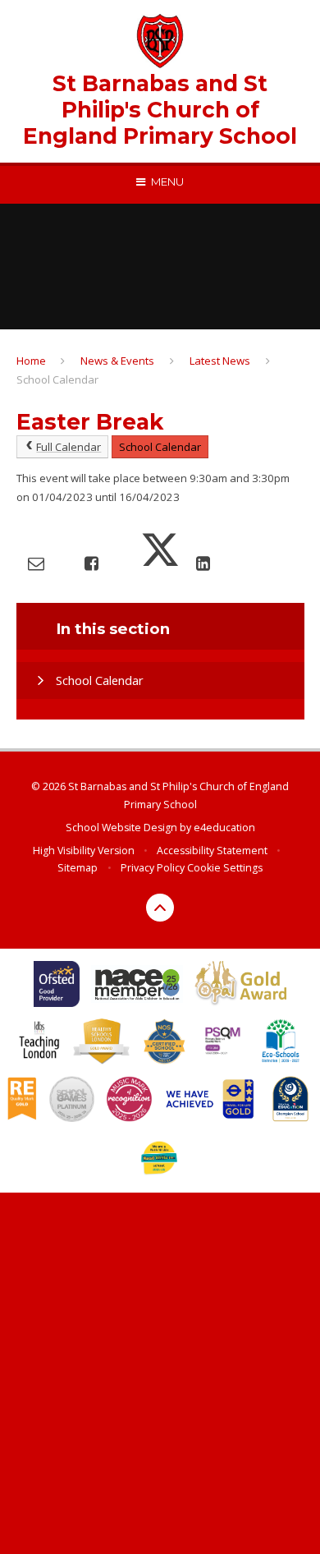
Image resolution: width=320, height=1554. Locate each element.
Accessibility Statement (212, 850)
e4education (224, 827)
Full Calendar (68, 446)
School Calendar (57, 379)
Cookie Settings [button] (225, 868)
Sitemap (77, 868)
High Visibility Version (84, 850)
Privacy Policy (153, 868)
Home (31, 360)
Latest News (220, 360)
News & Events (117, 360)
